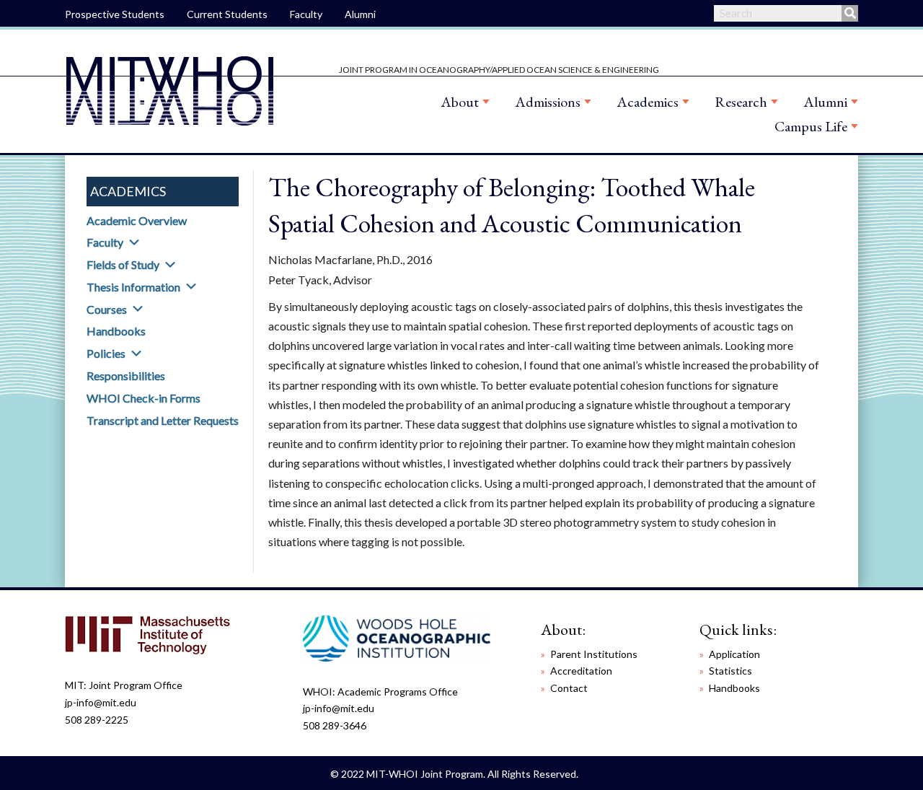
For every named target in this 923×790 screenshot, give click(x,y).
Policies (106, 353)
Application (734, 654)
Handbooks (116, 331)
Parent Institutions (593, 654)
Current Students (227, 14)
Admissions (547, 101)
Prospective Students (114, 14)
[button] (134, 242)
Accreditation (581, 670)
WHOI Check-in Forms (143, 398)
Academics (648, 101)
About (460, 101)
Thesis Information (133, 287)
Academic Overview (137, 220)
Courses (107, 309)
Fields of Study (123, 264)
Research (741, 101)
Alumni (360, 14)
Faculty (306, 14)
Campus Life (810, 126)
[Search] (850, 13)
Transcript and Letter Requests (163, 420)
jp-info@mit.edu (100, 702)
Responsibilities (126, 375)
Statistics (730, 670)
